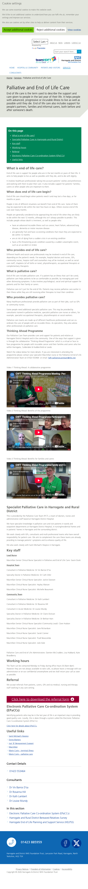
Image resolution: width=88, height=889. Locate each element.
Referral (15, 151)
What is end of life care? (23, 135)
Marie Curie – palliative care (21, 754)
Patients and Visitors (50, 68)
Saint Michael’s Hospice (19, 736)
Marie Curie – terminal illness (21, 750)
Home (12, 68)
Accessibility (67, 869)
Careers (67, 43)
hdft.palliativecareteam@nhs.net (62, 358)
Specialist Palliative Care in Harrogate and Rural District (37, 139)
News (60, 43)
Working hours (19, 147)
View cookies (74, 30)
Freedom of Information (41, 869)
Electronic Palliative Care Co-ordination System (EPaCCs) (38, 155)
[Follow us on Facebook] (65, 843)
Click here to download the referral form (40, 699)
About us (53, 43)
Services (66, 68)
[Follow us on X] (76, 843)
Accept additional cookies (18, 29)
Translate (41, 48)
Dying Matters (15, 740)
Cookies (56, 869)
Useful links (17, 159)
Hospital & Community (27, 68)
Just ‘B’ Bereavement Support (21, 743)
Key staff (16, 143)
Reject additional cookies (51, 29)
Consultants (15, 73)
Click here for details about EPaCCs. (22, 726)
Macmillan (13, 747)
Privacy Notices (22, 869)
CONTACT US (76, 43)
